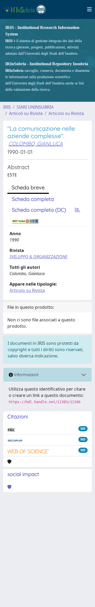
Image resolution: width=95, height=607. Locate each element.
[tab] (77, 209)
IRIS (7, 107)
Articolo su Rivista (66, 113)
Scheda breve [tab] (28, 187)
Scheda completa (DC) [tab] (39, 209)
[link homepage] (27, 9)
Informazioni (25, 374)
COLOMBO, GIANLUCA (35, 143)
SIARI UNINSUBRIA (35, 107)
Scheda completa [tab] (33, 199)
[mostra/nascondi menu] (89, 9)
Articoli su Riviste (26, 113)
